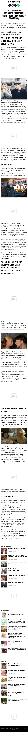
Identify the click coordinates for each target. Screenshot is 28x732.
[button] (2, 1)
